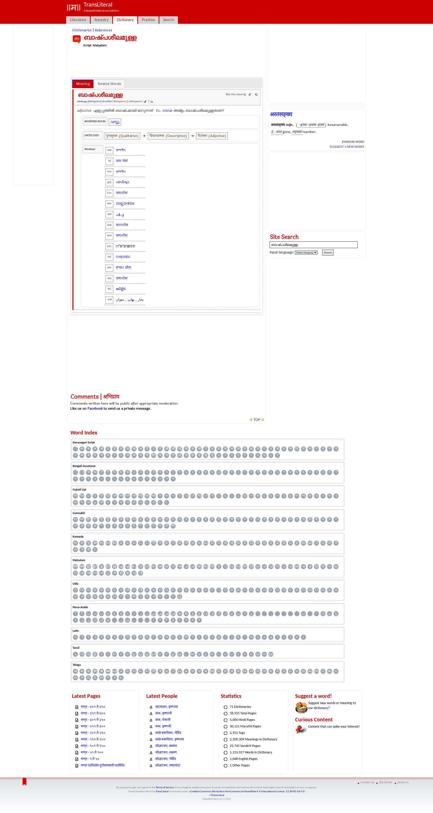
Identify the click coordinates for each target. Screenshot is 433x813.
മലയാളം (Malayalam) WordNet (94, 101)
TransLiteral (162, 791)
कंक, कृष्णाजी (163, 713)
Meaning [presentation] (83, 83)
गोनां (125, 161)
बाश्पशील (122, 225)
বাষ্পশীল (120, 150)
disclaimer (385, 782)
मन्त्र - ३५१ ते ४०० (93, 713)
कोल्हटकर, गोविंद (165, 759)
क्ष (193, 449)
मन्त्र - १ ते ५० (90, 759)
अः (82, 449)
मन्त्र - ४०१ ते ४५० (93, 707)
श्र (154, 455)
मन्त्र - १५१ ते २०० (93, 739)
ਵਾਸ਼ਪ (120, 267)
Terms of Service (165, 787)
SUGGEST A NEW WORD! (347, 146)
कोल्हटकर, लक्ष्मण (166, 752)
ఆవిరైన (121, 288)
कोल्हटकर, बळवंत (166, 746)
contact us (367, 782)
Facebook (95, 408)
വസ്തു (115, 121)
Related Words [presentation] (109, 83)
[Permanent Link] (145, 101)
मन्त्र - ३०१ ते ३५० (93, 720)
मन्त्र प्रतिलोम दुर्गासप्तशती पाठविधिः (103, 765)
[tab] (82, 84)
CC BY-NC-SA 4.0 (295, 791)
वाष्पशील (121, 193)
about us (403, 782)
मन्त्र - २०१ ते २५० (93, 733)
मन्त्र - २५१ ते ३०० (93, 726)
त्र (297, 449)
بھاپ (131, 299)
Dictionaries (82, 30)
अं (88, 449)
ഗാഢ (167, 110)
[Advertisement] (34, 105)
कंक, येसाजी (162, 720)
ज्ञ (238, 449)
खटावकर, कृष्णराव (166, 707)
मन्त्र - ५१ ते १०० (92, 752)
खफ (118, 161)
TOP (257, 419)
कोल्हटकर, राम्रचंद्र (167, 765)
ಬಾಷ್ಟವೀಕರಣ (125, 203)
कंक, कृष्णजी (163, 726)
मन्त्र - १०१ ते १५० (93, 746)
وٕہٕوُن (120, 214)
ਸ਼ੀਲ (128, 267)
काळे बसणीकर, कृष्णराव (169, 739)
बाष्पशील (121, 235)
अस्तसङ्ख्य (281, 114)
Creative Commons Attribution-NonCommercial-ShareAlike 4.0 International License (237, 791)
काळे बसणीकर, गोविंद (168, 733)
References (103, 30)
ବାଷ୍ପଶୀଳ (123, 256)
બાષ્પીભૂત (122, 182)
